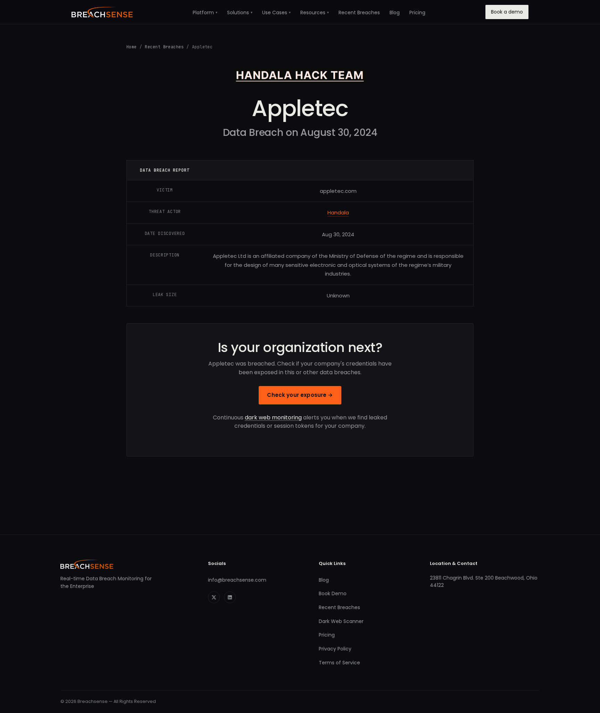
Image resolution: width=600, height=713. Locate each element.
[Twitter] (214, 597)
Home (131, 46)
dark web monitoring (273, 417)
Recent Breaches (359, 12)
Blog (395, 12)
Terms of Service (339, 662)
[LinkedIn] (230, 597)
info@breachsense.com (237, 579)
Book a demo (507, 11)
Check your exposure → (300, 395)
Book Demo (333, 593)
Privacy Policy (335, 648)
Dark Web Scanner (341, 621)
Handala (338, 212)
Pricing (417, 12)
